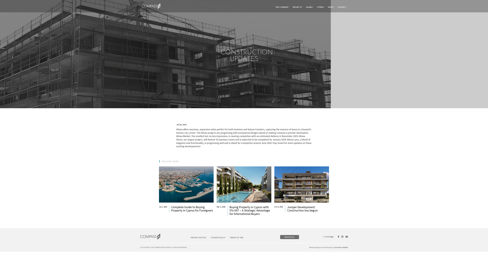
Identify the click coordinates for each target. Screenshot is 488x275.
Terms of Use (236, 238)
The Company (282, 7)
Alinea (309, 7)
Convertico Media (341, 247)
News (330, 7)
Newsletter (290, 237)
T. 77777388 (328, 237)
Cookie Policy (218, 238)
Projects (297, 7)
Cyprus (320, 7)
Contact (342, 7)
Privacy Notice (198, 238)
